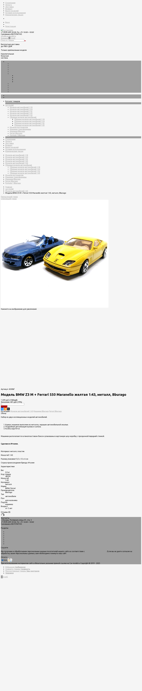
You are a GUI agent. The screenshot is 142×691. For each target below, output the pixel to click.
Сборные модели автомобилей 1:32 (29, 80)
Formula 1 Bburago (17, 92)
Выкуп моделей (12, 11)
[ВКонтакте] (2, 409)
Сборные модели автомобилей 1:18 (29, 76)
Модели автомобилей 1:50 (21, 72)
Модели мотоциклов (19, 84)
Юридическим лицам (14, 15)
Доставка (9, 7)
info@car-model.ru (8, 36)
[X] (8, 409)
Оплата (8, 5)
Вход (7, 22)
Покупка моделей (12, 540)
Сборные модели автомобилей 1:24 (29, 78)
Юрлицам (9, 544)
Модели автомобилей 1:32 (21, 68)
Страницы (9, 137)
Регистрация (10, 26)
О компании (10, 3)
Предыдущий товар (9, 197)
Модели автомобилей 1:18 (21, 64)
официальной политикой (95, 551)
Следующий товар (9, 199)
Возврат (8, 9)
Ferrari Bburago (16, 90)
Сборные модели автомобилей (23, 74)
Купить (4, 406)
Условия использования (15, 13)
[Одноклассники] (5, 409)
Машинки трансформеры (20, 86)
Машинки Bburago (17, 88)
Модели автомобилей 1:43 (21, 70)
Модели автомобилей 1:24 (21, 66)
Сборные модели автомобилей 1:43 (29, 82)
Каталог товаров (12, 95)
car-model (9, 62)
